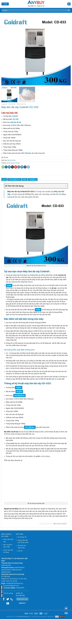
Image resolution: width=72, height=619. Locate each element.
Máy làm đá (12, 104)
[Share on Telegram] (28, 166)
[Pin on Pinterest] (15, 166)
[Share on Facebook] (6, 166)
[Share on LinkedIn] (21, 166)
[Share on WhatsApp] (2, 166)
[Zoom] (3, 83)
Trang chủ (4, 104)
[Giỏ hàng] (69, 4)
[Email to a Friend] (12, 166)
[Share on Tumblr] (25, 166)
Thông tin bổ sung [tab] (14, 179)
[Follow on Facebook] (3, 599)
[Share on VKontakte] (18, 166)
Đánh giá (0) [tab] (33, 179)
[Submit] (68, 10)
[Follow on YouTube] (7, 603)
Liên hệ (20, 551)
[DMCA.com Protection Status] (60, 616)
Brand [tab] (25, 179)
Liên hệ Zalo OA (9, 113)
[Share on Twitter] (9, 166)
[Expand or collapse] (66, 185)
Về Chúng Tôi (22, 537)
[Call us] (11, 599)
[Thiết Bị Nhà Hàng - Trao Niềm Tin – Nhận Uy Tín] (36, 2)
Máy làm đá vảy (21, 104)
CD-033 (17, 163)
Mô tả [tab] (4, 179)
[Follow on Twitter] (7, 599)
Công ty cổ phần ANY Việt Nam (43, 616)
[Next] (67, 51)
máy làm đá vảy (10, 163)
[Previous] (4, 51)
